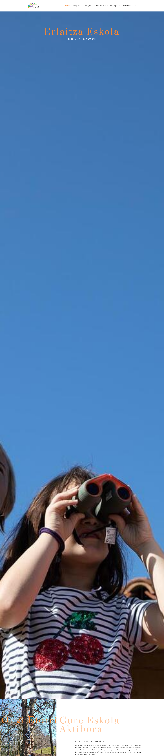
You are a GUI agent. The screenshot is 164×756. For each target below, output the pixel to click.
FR (135, 6)
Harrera (67, 6)
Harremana (126, 6)
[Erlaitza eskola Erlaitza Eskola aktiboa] (33, 6)
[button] (91, 5)
